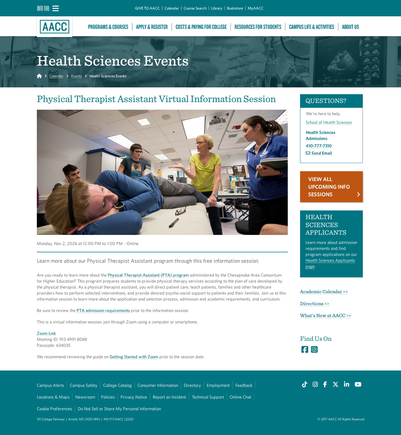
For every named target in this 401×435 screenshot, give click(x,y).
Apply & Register (152, 27)
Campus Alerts (50, 385)
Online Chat (240, 396)
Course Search (195, 8)
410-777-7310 (319, 145)
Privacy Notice (134, 396)
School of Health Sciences (329, 122)
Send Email (322, 153)
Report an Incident (169, 396)
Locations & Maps (53, 396)
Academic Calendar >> (324, 291)
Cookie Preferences (54, 408)
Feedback (243, 385)
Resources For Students (258, 27)
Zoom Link (46, 333)
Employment (218, 385)
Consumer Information (157, 385)
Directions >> (314, 303)
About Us (350, 27)
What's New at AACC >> (325, 315)
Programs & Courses (108, 27)
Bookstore (235, 8)
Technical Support (208, 396)
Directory (192, 385)
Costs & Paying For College (201, 27)
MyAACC (256, 8)
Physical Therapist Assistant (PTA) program (148, 274)
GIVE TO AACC (147, 8)
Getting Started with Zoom (134, 356)
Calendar (171, 8)
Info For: (43, 8)
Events (76, 76)
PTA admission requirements (103, 310)
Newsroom (85, 396)
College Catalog (117, 385)
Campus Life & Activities (311, 27)
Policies (108, 396)
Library (216, 8)
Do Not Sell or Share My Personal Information (119, 408)
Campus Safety (83, 385)
